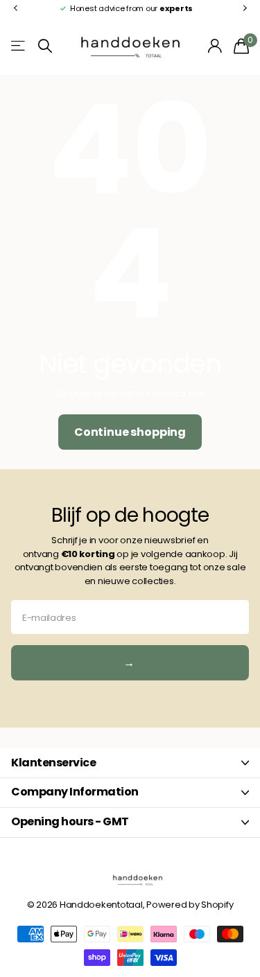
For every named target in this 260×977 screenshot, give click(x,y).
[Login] (215, 45)
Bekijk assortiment (19, 46)
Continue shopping (130, 432)
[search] (45, 46)
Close (130, 762)
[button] (15, 9)
